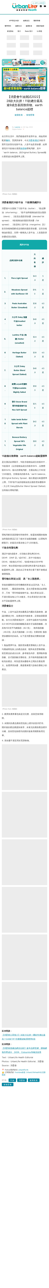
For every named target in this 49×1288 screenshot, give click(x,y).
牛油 (12, 1080)
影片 (19, 31)
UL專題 (39, 31)
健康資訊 (26, 21)
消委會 (22, 1080)
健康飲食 (29, 26)
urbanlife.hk (23, 1070)
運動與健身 (40, 26)
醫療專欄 (37, 21)
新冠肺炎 (10, 31)
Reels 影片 (29, 31)
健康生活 (18, 26)
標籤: (5, 1080)
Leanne (18, 127)
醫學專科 (8, 26)
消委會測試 (33, 140)
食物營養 (30, 115)
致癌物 (23, 148)
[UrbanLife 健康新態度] (24, 7)
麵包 (8, 140)
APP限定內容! (14, 21)
